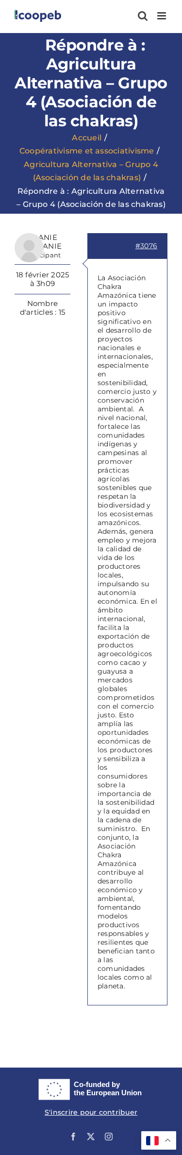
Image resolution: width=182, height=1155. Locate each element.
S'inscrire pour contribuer (91, 1112)
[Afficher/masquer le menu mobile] (162, 16)
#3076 (146, 245)
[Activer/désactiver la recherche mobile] (143, 16)
